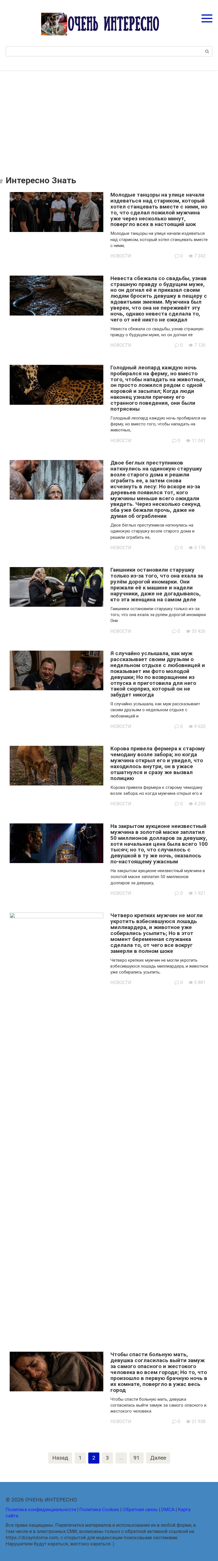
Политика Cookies (99, 1509)
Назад (60, 1457)
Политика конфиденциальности (41, 1509)
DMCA (168, 1509)
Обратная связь (140, 1509)
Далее (158, 1457)
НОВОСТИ (120, 256)
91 (136, 1457)
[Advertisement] (109, 119)
